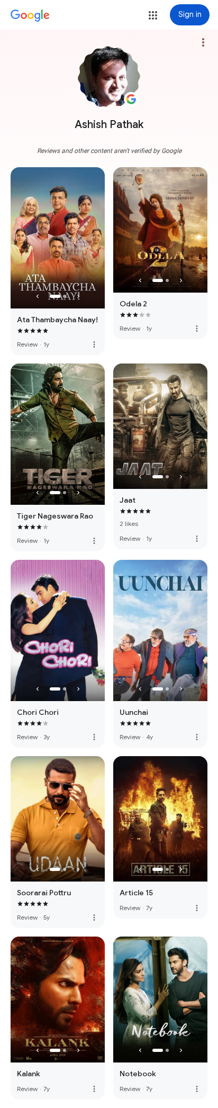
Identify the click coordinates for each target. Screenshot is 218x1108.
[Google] (30, 16)
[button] (153, 15)
